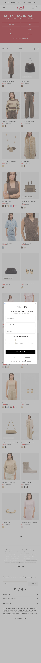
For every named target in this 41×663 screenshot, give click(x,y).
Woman (18, 340)
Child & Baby (20, 343)
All (9, 340)
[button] (35, 304)
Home (32, 343)
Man (32, 340)
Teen (9, 343)
